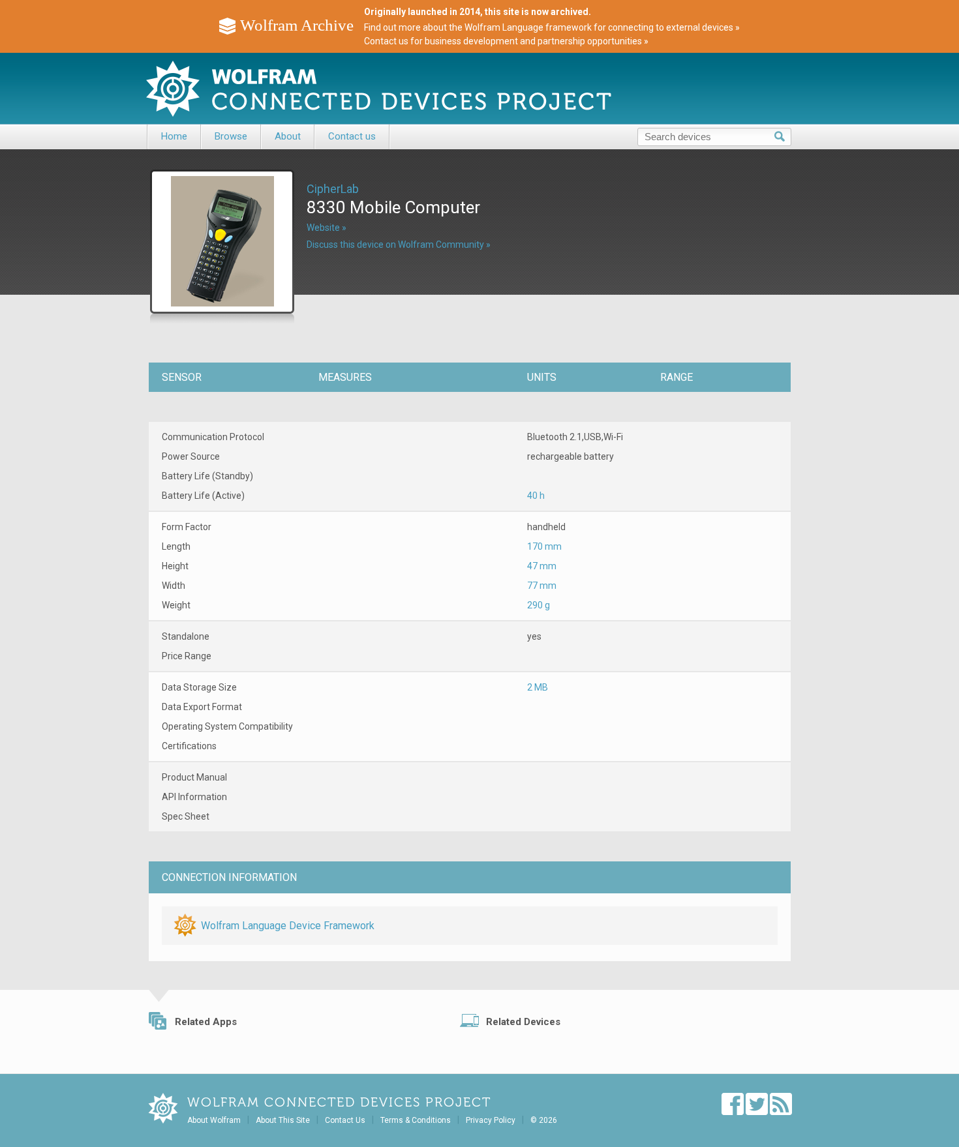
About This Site (283, 1120)
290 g (538, 605)
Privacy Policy (490, 1120)
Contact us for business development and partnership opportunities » (506, 41)
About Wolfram (214, 1120)
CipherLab (333, 189)
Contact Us (345, 1120)
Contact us (352, 136)
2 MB (537, 687)
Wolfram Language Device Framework (287, 925)
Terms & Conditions (415, 1120)
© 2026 (543, 1120)
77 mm (541, 585)
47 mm (541, 566)
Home (174, 136)
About (288, 136)
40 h (536, 495)
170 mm (544, 546)
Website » (326, 227)
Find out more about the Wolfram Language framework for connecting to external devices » (552, 27)
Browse (231, 136)
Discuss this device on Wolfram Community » (399, 244)
